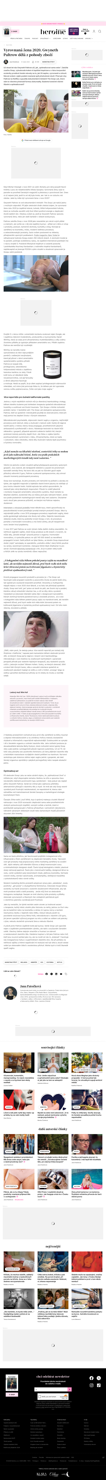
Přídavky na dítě (8, 1432)
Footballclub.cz (72, 1461)
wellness (23, 962)
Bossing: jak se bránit (36, 1447)
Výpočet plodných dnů (10, 1423)
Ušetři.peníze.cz (53, 1461)
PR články (87, 1438)
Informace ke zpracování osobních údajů (57, 1457)
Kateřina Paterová (77, 1085)
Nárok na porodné (9, 1429)
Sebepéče (34, 962)
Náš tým (86, 1426)
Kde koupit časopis (89, 1435)
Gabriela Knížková (43, 1083)
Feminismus (60, 1432)
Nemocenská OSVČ (9, 1438)
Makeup (9, 1107)
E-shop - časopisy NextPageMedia (89, 1461)
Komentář (9, 1151)
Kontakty (86, 1429)
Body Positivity (11, 1186)
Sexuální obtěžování (63, 1423)
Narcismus (60, 1426)
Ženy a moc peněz (85, 30)
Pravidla (41, 1457)
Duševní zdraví (61, 1444)
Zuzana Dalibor (8, 1085)
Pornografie (44, 1151)
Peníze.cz (43, 1461)
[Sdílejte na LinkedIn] (56, 974)
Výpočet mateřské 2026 (10, 1444)
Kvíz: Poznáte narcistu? (37, 1441)
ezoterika (50, 962)
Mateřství (60, 1429)
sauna (8, 1070)
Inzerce (86, 1423)
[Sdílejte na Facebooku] (46, 974)
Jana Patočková (30, 986)
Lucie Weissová (76, 1319)
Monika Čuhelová (43, 1120)
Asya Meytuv (7, 1118)
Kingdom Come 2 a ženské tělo (39, 1444)
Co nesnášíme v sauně (36, 1435)
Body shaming (61, 1438)
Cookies (34, 1457)
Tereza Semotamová (10, 1319)
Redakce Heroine (9, 1284)
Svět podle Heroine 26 (74, 30)
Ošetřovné (7, 1435)
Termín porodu (8, 1441)
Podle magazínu (46, 235)
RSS (72, 1457)
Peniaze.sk (63, 1461)
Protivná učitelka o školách (38, 1426)
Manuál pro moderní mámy (91, 1432)
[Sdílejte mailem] (61, 974)
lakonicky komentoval (26, 549)
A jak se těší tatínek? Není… (38, 1423)
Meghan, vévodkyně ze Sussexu (85, 1070)
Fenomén (43, 1186)
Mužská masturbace (36, 1432)
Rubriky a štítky (88, 1441)
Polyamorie (60, 1441)
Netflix (59, 962)
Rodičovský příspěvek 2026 (12, 1447)
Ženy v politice (61, 1447)
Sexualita (60, 1435)
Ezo (42, 962)
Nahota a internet (46, 1306)
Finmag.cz (36, 1461)
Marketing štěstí (48, 62)
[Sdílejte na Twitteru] (51, 974)
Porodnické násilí (12, 1269)
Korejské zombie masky (37, 1438)
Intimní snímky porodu (36, 1429)
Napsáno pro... (79, 1306)
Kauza (76, 1151)
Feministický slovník (90, 1444)
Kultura (77, 1186)
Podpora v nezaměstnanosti (12, 1426)
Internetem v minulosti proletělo (17, 508)
